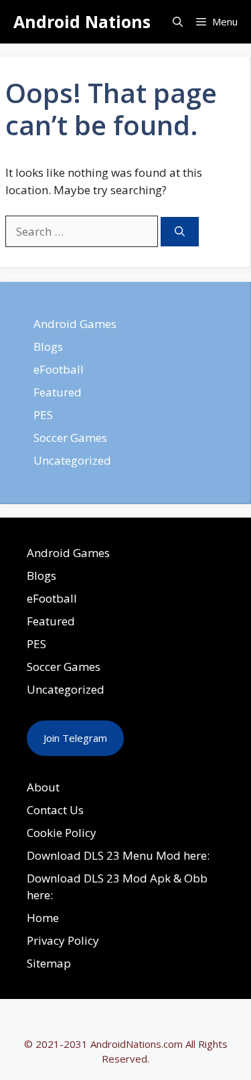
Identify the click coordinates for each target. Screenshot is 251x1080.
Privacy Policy (63, 940)
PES (43, 414)
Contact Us (55, 810)
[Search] (180, 232)
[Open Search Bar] (177, 22)
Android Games (74, 323)
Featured (57, 392)
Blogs (48, 346)
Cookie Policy (61, 832)
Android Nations (82, 21)
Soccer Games (70, 437)
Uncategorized (72, 460)
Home (43, 917)
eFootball (58, 369)
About (43, 787)
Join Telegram (75, 738)
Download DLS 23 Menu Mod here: (118, 855)
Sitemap (49, 963)
